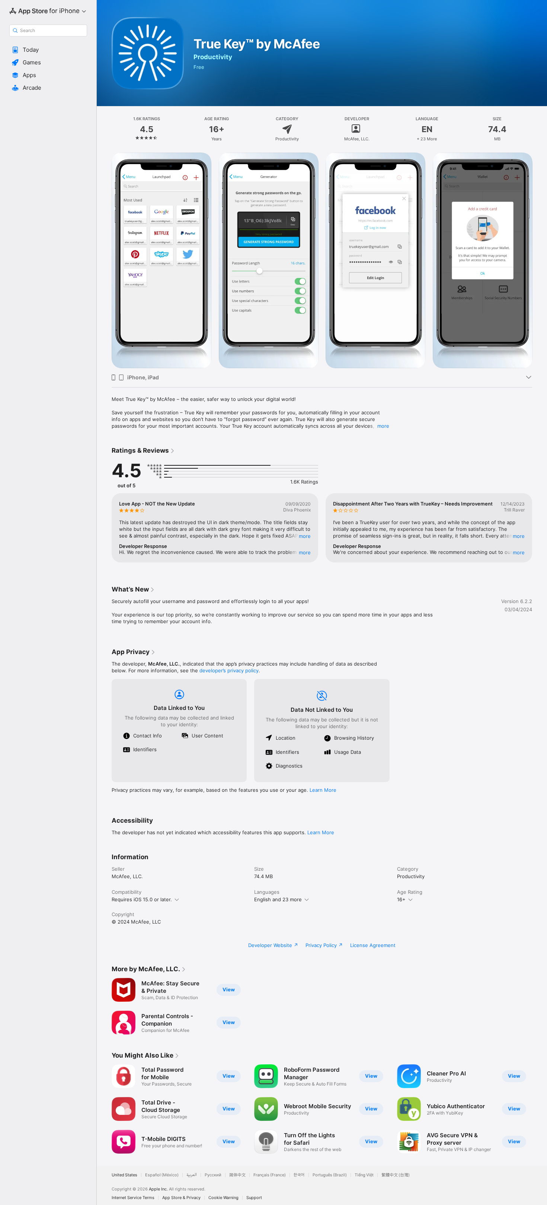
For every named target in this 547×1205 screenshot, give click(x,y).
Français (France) (269, 1175)
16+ (401, 899)
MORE (305, 536)
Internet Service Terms (133, 1198)
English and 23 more (278, 899)
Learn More (323, 790)
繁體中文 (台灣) (395, 1175)
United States (124, 1175)
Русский (213, 1175)
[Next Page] (539, 528)
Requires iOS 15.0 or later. (142, 899)
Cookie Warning (223, 1198)
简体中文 (237, 1175)
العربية (191, 1175)
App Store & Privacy (181, 1198)
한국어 (299, 1175)
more (383, 426)
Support (254, 1198)
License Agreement (373, 945)
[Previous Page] (104, 528)
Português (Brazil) (330, 1175)
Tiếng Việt (364, 1175)
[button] (48, 49)
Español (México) (162, 1175)
